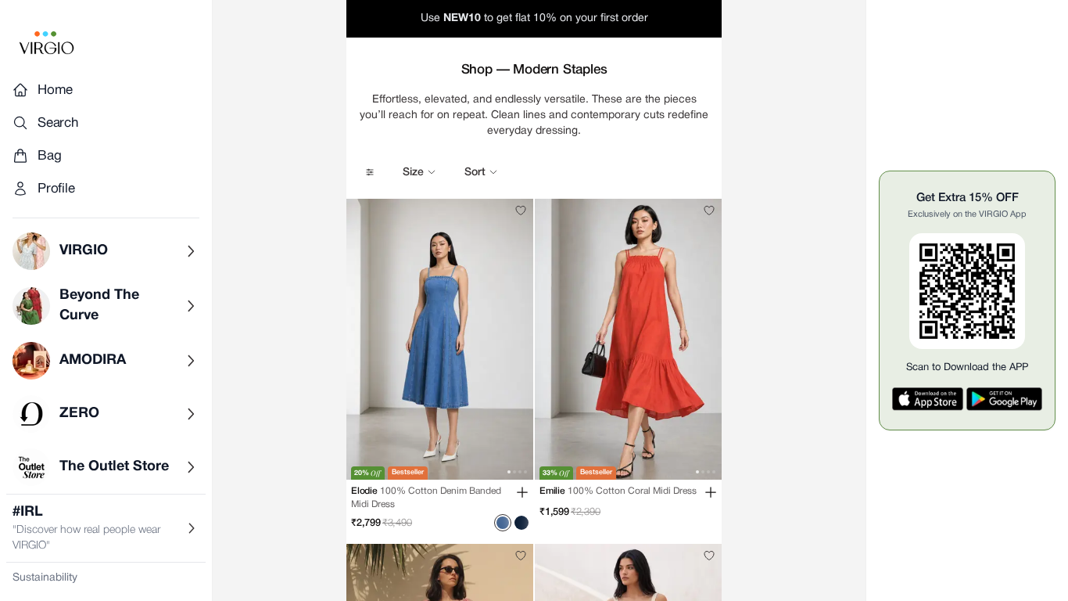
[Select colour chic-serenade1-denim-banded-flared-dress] (521, 522)
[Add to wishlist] (520, 210)
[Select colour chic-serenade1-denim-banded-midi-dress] (502, 522)
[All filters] (370, 172)
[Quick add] (522, 492)
